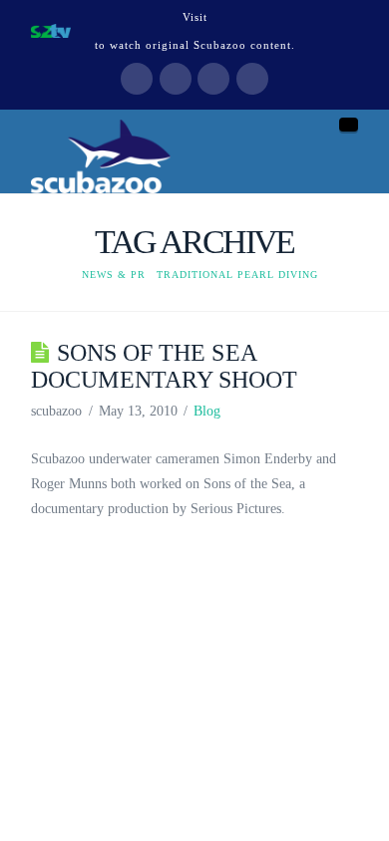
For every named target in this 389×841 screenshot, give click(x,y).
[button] (348, 125)
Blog (207, 411)
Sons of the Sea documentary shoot (164, 366)
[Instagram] (252, 79)
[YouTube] (213, 79)
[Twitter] (176, 79)
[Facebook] (137, 79)
